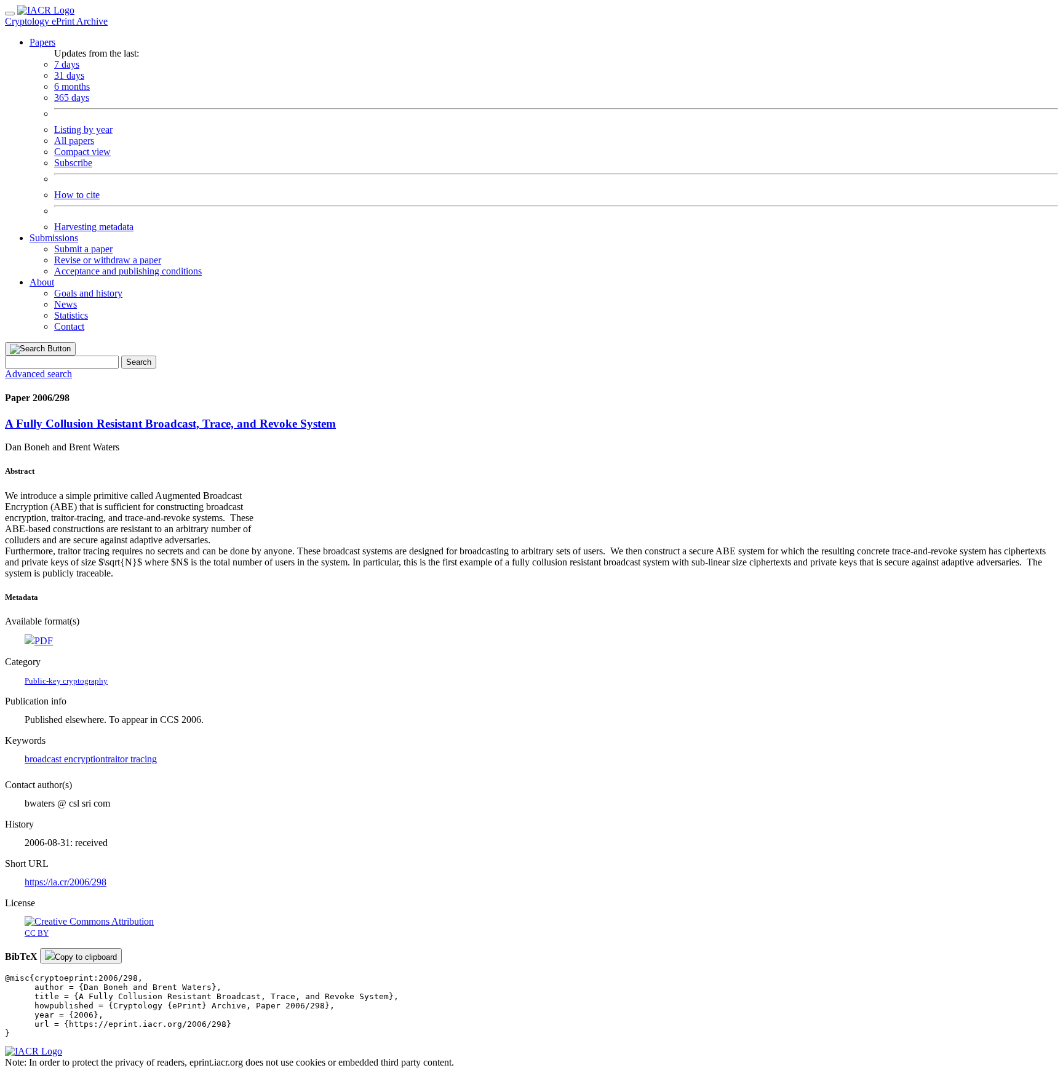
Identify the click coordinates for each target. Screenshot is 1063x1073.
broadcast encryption (65, 759)
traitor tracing (131, 759)
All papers (74, 140)
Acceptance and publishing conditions (128, 271)
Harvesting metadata (93, 226)
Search (138, 362)
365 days (71, 97)
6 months (72, 86)
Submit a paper (83, 249)
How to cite (77, 194)
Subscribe (73, 163)
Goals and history (88, 293)
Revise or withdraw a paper (107, 260)
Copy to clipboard (86, 957)
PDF (43, 641)
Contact (69, 326)
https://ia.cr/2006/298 (65, 882)
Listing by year (83, 129)
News (65, 304)
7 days (66, 64)
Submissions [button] (54, 238)
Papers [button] (42, 42)
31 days (69, 75)
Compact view (82, 151)
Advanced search (38, 374)
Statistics (71, 315)
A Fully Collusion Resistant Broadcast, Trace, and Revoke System (170, 423)
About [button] (42, 282)
